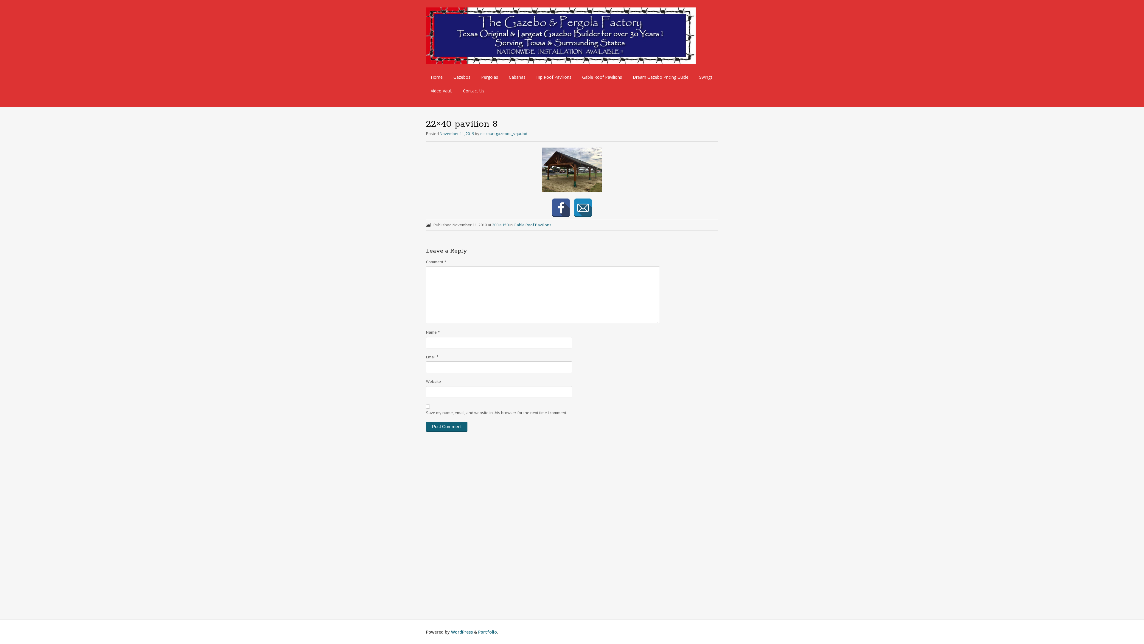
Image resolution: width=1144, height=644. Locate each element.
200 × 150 (500, 224)
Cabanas (517, 77)
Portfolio (487, 632)
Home (437, 77)
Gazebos (461, 77)
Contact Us (473, 91)
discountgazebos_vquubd (503, 133)
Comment (436, 261)
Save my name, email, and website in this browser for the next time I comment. (496, 412)
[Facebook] (561, 207)
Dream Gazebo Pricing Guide (660, 77)
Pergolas (489, 77)
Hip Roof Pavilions (553, 77)
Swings (706, 77)
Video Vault (441, 91)
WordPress (462, 632)
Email (432, 357)
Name (433, 332)
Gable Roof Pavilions (602, 77)
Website (433, 381)
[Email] (583, 207)
